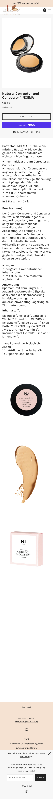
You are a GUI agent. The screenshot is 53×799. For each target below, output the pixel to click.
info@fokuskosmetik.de (26, 721)
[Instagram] (26, 792)
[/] (14, 10)
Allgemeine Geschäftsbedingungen (27, 743)
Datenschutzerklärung (26, 748)
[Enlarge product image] (26, 53)
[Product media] (26, 400)
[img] (26, 729)
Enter (40, 777)
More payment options (26, 132)
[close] (49, 753)
